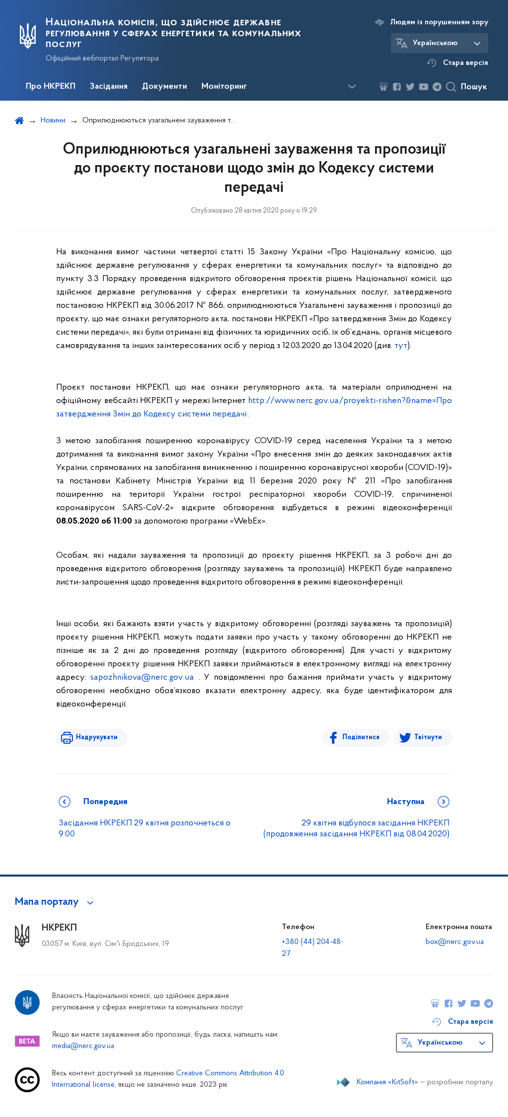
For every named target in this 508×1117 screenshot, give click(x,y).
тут (400, 346)
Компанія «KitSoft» (387, 1082)
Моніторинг (224, 86)
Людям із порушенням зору (439, 22)
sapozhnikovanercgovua (142, 677)
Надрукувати (97, 737)
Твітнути (428, 737)
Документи (164, 86)
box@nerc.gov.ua (455, 942)
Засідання (108, 86)
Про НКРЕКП (50, 86)
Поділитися (361, 737)
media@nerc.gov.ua (83, 1046)
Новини (53, 120)
